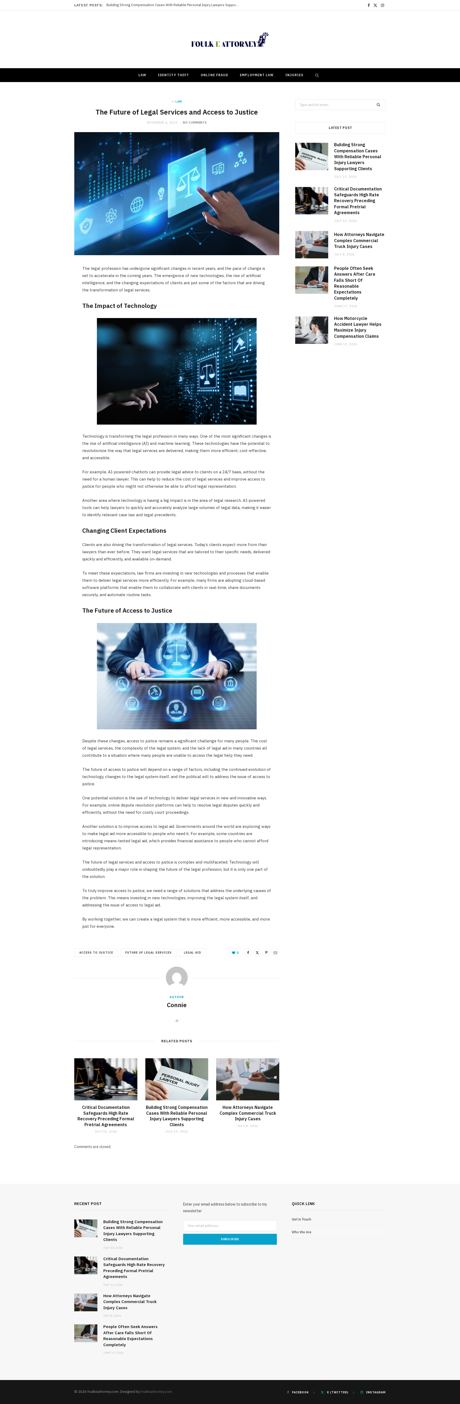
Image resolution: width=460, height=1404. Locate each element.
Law (142, 75)
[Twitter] (257, 953)
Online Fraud (214, 75)
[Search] (316, 75)
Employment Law (256, 75)
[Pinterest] (266, 953)
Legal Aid (192, 952)
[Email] (275, 953)
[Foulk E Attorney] (230, 39)
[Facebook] (248, 953)
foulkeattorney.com (156, 1391)
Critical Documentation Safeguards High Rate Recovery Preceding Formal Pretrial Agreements (174, 5)
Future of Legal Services (148, 952)
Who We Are (301, 1232)
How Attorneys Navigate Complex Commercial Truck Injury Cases (248, 1113)
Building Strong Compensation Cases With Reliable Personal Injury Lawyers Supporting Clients (177, 1116)
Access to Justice (96, 952)
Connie (177, 1005)
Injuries (294, 75)
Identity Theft (173, 75)
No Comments (195, 122)
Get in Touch (301, 1219)
